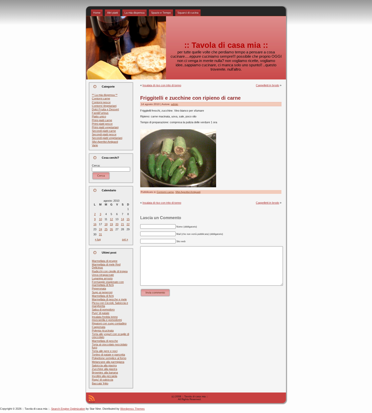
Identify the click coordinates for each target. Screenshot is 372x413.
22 (128, 224)
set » (125, 239)
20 (116, 224)
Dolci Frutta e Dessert (105, 109)
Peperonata (99, 288)
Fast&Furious (100, 112)
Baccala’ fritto (100, 383)
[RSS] (92, 399)
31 (100, 234)
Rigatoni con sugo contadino (109, 323)
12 (111, 219)
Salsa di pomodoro (103, 309)
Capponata (98, 326)
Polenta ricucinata (103, 330)
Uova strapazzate (103, 274)
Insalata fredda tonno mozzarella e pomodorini (107, 318)
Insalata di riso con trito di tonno (161, 85)
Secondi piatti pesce (104, 134)
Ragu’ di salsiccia (102, 379)
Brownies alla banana (105, 372)
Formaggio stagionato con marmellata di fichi (108, 283)
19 (111, 224)
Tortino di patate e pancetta (108, 354)
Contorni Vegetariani (104, 105)
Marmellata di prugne (104, 260)
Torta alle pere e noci (104, 351)
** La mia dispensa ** (104, 94)
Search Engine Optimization (68, 408)
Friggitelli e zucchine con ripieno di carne (190, 98)
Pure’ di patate (100, 313)
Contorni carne (101, 98)
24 (100, 229)
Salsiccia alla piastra (104, 365)
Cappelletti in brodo (267, 85)
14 (122, 219)
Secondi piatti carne (104, 130)
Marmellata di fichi (103, 295)
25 (106, 229)
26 (111, 229)
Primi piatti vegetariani (105, 127)
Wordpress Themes (132, 408)
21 (122, 224)
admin (174, 104)
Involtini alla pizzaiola (104, 376)
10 (100, 219)
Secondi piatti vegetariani (107, 137)
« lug (98, 239)
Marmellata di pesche (105, 340)
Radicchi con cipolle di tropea (110, 271)
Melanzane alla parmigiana (108, 361)
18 (106, 224)
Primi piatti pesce (102, 123)
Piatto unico (99, 116)
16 (94, 224)
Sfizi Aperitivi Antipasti (105, 141)
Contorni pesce (101, 102)
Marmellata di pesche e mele (109, 299)
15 (128, 219)
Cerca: (96, 165)
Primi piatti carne (102, 120)
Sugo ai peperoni (102, 292)
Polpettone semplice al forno (109, 358)
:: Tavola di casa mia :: (226, 45)
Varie (95, 145)
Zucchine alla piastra (104, 368)
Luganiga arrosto (102, 278)
